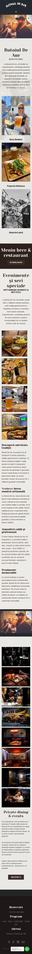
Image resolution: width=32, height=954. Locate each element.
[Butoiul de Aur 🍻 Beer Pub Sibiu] (16, 5)
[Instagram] (18, 942)
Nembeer (7, 488)
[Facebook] (9, 942)
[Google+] (13, 942)
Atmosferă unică (16, 232)
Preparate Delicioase (16, 185)
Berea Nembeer (15, 139)
